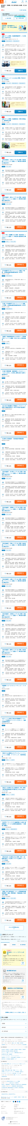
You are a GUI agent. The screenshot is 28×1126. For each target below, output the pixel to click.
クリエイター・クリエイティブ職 (8, 1073)
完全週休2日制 (4, 1087)
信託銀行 (7, 1049)
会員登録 (2, 2)
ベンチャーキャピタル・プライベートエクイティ (10, 1055)
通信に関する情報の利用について (20, 1109)
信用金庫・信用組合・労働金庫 (20, 1049)
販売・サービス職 (18, 1073)
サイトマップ (3, 1111)
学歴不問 (16, 1082)
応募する (20, 70)
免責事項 (3, 1108)
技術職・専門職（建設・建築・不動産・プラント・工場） (12, 1070)
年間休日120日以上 (10, 1081)
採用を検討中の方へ (18, 1111)
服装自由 (13, 1084)
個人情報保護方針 (9, 1118)
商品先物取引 (13, 1057)
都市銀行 (4, 1027)
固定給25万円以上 (5, 1094)
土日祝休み (16, 1087)
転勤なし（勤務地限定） (6, 1084)
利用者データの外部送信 (18, 1113)
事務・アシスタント (17, 1074)
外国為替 (18, 1057)
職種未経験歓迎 (10, 1087)
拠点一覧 (3, 1106)
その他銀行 (12, 1049)
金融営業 (3, 1044)
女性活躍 (16, 1084)
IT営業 (3, 1039)
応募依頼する (20, 190)
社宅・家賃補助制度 (22, 1084)
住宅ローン (21, 1052)
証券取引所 (4, 1054)
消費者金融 (16, 1052)
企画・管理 (4, 1063)
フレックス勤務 (17, 1081)
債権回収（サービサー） (6, 1057)
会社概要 (15, 1104)
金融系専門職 (4, 1076)
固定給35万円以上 (12, 1094)
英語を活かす (12, 1082)
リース (22, 1057)
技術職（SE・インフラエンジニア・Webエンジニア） (16, 1063)
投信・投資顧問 (9, 1054)
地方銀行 (3, 1049)
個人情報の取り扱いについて (12, 1117)
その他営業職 (24, 1044)
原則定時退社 (21, 1087)
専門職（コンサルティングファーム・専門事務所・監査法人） (13, 1071)
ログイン (5, 2)
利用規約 (15, 1106)
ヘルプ (2, 1104)
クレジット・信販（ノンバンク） (8, 1052)
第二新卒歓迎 (5, 1031)
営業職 (3, 1023)
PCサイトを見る (4, 1113)
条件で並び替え (23, 10)
